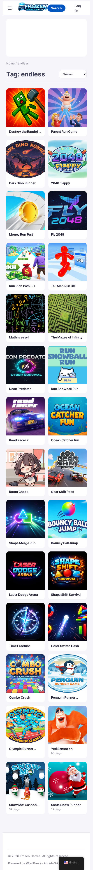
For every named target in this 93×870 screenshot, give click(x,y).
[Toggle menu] (9, 8)
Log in (78, 8)
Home (10, 63)
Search (56, 8)
